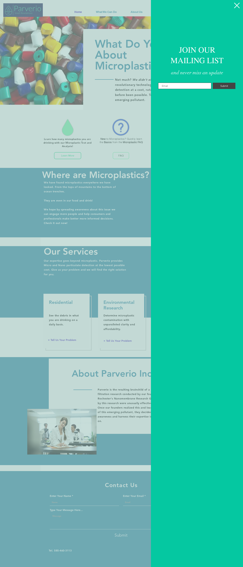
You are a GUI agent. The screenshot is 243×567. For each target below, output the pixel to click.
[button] (237, 5)
